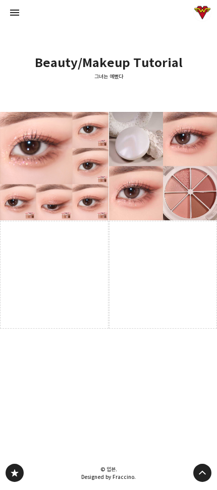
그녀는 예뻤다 (108, 76)
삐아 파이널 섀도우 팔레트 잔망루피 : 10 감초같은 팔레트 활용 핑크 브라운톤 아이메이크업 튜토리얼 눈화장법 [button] (54, 166)
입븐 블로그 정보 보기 (202, 13)
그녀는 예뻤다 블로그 (15, 473)
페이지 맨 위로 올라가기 (202, 473)
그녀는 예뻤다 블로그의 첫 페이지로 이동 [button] (108, 13)
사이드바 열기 (15, 13)
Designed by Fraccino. (108, 476)
